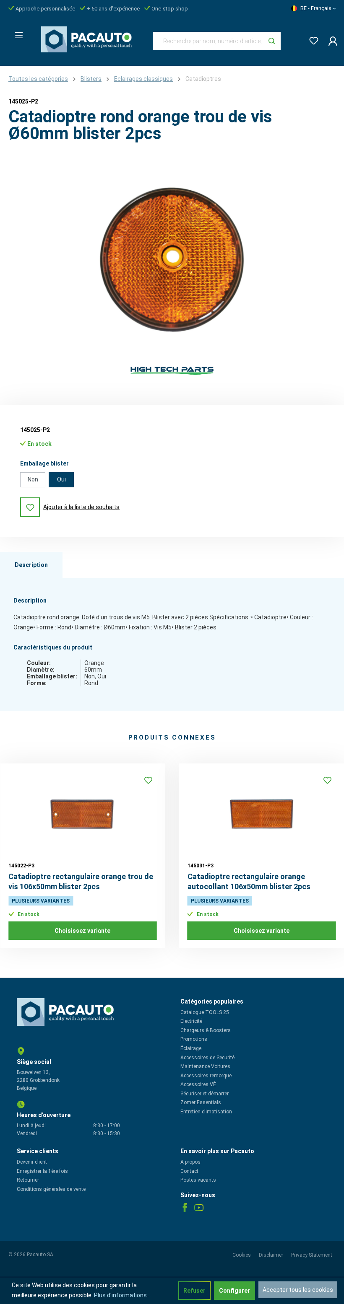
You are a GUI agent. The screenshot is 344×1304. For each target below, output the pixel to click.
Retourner (28, 1180)
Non (33, 479)
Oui (61, 479)
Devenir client (32, 1162)
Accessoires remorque (206, 1076)
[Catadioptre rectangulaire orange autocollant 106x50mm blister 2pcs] (262, 814)
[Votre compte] (330, 41)
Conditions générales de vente (51, 1189)
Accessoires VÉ (198, 1084)
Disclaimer (271, 1255)
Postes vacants (198, 1180)
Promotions (193, 1039)
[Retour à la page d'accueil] (88, 39)
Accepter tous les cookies (298, 1289)
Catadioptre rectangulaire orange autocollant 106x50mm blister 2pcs (249, 881)
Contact (189, 1171)
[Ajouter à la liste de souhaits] (148, 780)
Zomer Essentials (200, 1102)
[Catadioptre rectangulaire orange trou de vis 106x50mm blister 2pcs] (82, 814)
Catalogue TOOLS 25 (204, 1012)
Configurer (234, 1290)
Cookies (242, 1255)
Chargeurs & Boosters (205, 1030)
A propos (190, 1162)
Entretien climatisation (206, 1112)
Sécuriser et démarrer (204, 1094)
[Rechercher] (272, 41)
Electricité (191, 1021)
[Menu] (16, 32)
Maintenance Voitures (205, 1066)
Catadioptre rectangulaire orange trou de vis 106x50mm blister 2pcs (80, 881)
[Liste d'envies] (311, 39)
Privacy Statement (311, 1255)
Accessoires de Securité (207, 1058)
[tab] (31, 565)
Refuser (194, 1290)
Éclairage (190, 1048)
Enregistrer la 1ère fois (42, 1171)
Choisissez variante (82, 930)
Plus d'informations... (122, 1295)
